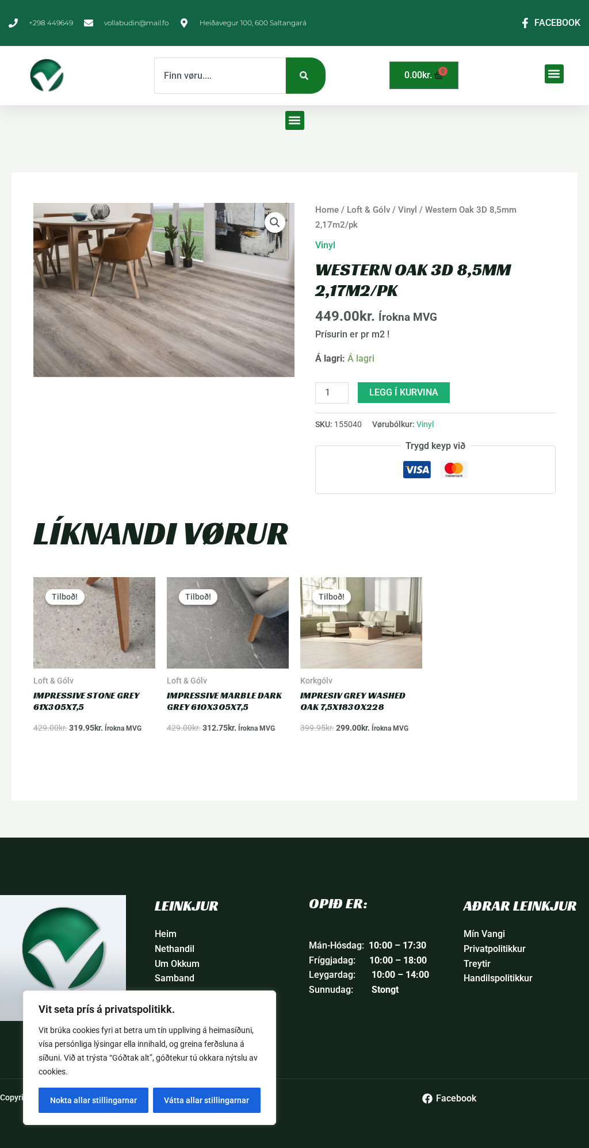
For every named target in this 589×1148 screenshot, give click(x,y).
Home (327, 210)
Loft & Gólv (368, 210)
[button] (554, 73)
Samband (174, 978)
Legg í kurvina (403, 392)
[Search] (306, 75)
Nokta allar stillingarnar (93, 1100)
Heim (166, 933)
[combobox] (220, 75)
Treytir (477, 963)
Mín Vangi (484, 933)
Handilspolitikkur (498, 978)
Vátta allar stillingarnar (206, 1100)
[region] (149, 1057)
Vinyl (407, 210)
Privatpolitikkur (495, 948)
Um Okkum (177, 963)
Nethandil (174, 948)
